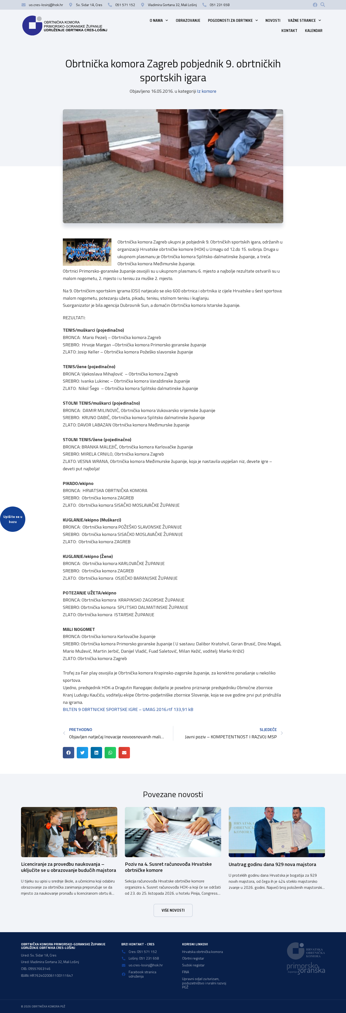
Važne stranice (302, 20)
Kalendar (313, 31)
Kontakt (289, 31)
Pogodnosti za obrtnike (230, 20)
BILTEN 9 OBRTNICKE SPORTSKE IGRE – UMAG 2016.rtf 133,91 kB (128, 709)
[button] (322, 4)
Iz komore (206, 91)
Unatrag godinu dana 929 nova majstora (272, 864)
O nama (156, 20)
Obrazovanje (188, 20)
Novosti (272, 20)
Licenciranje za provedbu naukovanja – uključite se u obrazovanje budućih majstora (68, 867)
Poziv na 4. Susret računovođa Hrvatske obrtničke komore (168, 867)
